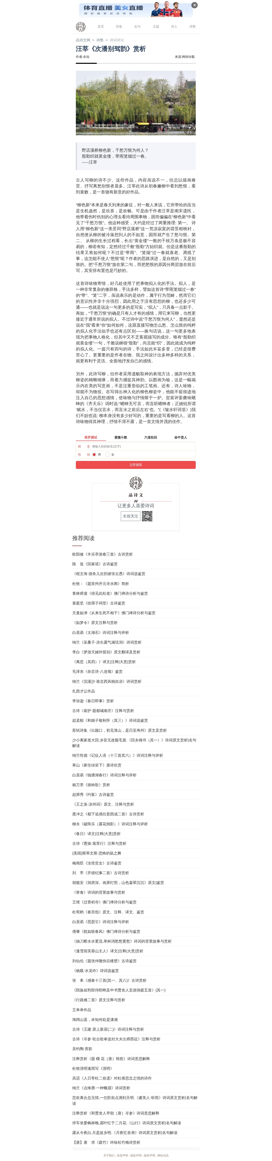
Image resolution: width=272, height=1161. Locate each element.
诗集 (119, 26)
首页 (101, 26)
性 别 (84, 454)
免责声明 (122, 1155)
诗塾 (192, 26)
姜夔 (183, 397)
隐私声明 (136, 1155)
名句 (137, 26)
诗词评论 (117, 40)
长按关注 (130, 516)
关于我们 (108, 1155)
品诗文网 (83, 40)
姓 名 (84, 446)
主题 (156, 26)
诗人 (174, 26)
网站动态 (163, 1155)
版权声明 (149, 1155)
